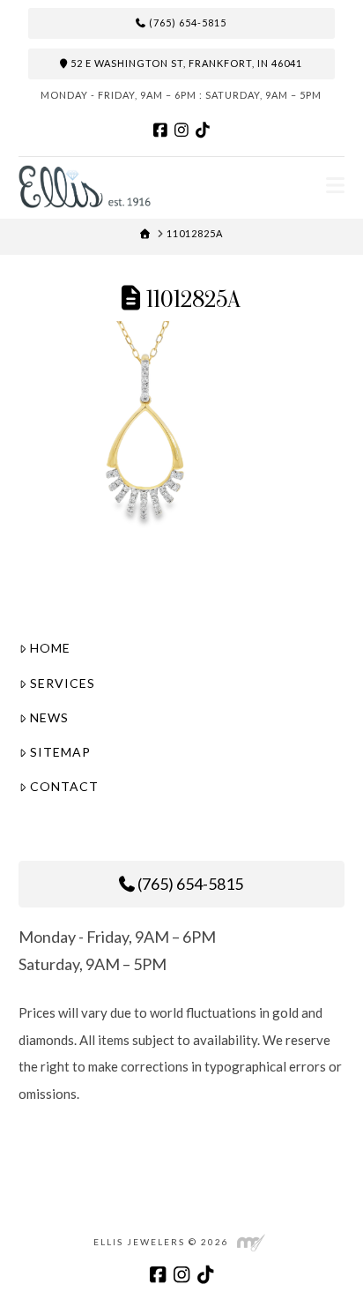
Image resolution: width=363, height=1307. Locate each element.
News (49, 717)
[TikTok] (202, 130)
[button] (335, 185)
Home (50, 647)
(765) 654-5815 (186, 22)
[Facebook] (160, 130)
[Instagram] (181, 130)
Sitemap (60, 751)
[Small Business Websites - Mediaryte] (251, 1241)
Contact (64, 786)
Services (62, 683)
